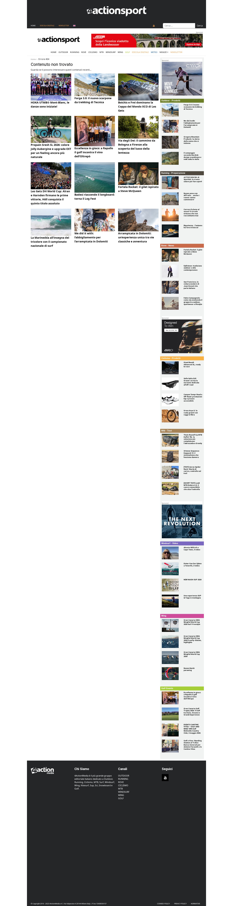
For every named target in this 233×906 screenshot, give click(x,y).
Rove (83, 52)
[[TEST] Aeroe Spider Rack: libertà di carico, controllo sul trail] (171, 472)
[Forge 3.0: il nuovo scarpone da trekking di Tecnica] (171, 110)
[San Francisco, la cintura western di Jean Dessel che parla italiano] (171, 287)
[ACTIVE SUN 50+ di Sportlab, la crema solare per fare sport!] (171, 182)
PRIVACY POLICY (180, 903)
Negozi (163, 52)
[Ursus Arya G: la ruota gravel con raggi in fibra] (171, 416)
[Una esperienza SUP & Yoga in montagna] (171, 601)
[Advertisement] (51, 849)
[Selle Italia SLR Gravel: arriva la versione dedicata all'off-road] (171, 383)
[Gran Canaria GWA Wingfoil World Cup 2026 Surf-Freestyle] (171, 625)
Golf (121, 798)
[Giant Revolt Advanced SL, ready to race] (171, 367)
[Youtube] (154, 25)
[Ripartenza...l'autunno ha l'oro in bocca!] (171, 230)
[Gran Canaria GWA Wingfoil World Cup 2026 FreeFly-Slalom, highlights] (171, 641)
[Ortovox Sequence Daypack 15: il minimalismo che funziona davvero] (171, 456)
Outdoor (63, 52)
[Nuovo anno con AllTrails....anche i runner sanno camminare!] (171, 198)
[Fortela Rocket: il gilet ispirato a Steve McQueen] (171, 255)
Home (33, 25)
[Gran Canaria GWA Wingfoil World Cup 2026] (171, 657)
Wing (120, 52)
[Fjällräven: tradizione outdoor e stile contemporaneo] (171, 271)
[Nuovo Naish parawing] (171, 673)
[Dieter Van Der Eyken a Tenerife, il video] (171, 569)
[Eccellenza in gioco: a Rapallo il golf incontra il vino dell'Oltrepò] (171, 698)
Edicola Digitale (47, 25)
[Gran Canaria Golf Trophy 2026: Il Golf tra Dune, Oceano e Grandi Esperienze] (171, 714)
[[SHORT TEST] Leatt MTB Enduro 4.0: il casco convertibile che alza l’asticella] (171, 488)
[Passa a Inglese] (74, 26)
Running (74, 52)
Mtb (102, 52)
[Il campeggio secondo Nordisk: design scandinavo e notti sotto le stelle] (171, 158)
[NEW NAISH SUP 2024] (171, 585)
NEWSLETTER (64, 25)
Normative (195, 903)
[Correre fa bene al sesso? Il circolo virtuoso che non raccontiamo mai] (171, 214)
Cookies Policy (163, 903)
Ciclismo (92, 52)
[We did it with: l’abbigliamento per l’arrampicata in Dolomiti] (171, 126)
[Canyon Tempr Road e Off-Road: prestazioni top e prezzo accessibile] (171, 400)
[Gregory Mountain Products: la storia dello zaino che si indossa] (171, 142)
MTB (120, 788)
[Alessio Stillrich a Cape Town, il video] (171, 552)
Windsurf (111, 52)
